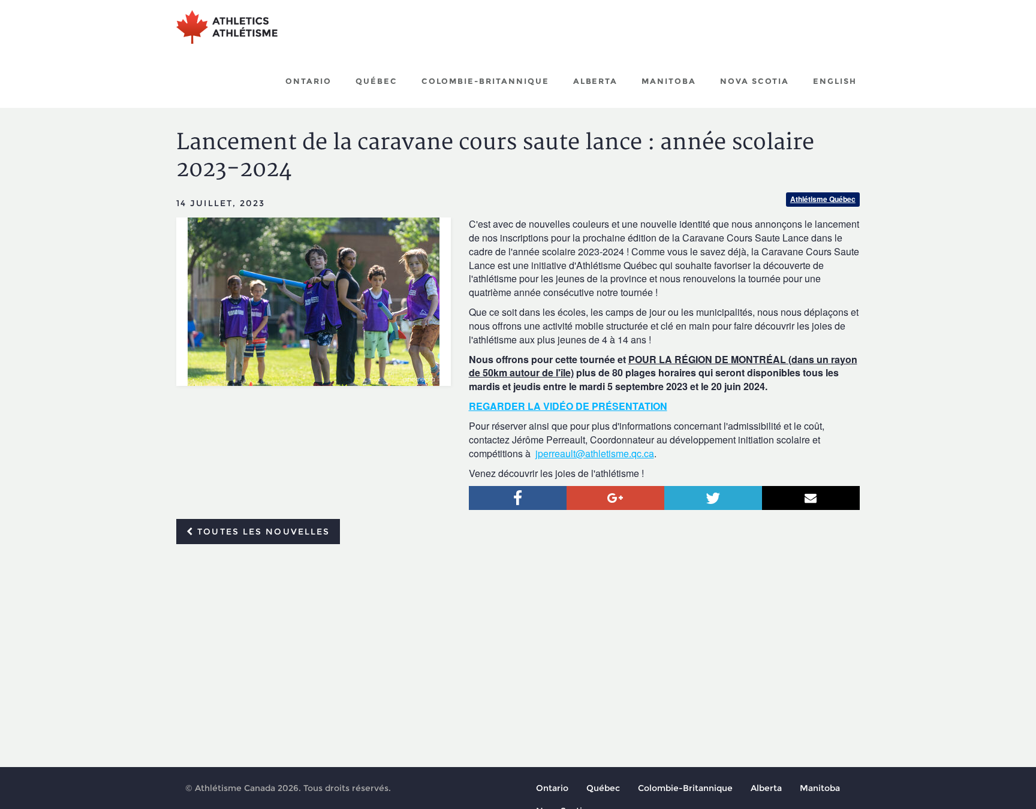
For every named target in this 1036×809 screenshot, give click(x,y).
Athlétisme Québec (823, 199)
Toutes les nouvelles (262, 531)
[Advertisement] (518, 643)
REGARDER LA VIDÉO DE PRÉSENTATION (568, 406)
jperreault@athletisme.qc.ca (594, 453)
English (835, 81)
